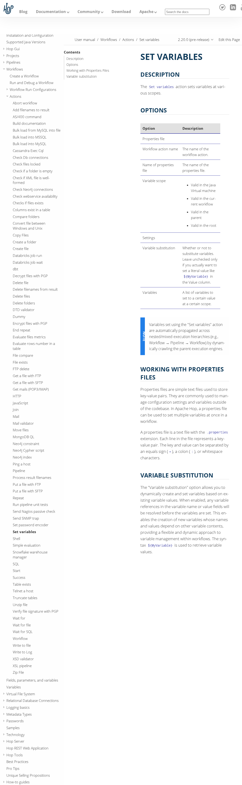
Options (72, 64)
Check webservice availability (35, 196)
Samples (13, 727)
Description (74, 59)
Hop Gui (13, 48)
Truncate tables (25, 597)
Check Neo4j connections (33, 189)
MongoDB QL (23, 436)
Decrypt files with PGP (30, 275)
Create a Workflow (24, 76)
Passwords (15, 720)
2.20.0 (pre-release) (193, 39)
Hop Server (15, 741)
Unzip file (20, 604)
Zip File (18, 672)
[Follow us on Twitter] (223, 9)
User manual (85, 39)
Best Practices (17, 761)
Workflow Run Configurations (33, 89)
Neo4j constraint (26, 443)
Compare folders (26, 216)
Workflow (20, 638)
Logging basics (18, 707)
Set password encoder (30, 524)
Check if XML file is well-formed (31, 180)
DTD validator (24, 309)
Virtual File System (20, 693)
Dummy (19, 316)
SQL (16, 563)
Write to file (22, 645)
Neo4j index (22, 457)
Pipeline (19, 470)
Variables (13, 687)
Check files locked (26, 164)
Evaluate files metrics (29, 336)
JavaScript (20, 403)
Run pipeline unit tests (30, 504)
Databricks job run (27, 255)
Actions (15, 96)
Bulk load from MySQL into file (36, 130)
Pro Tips (12, 768)
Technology (15, 734)
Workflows (14, 69)
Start (16, 570)
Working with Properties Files (87, 70)
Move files (21, 430)
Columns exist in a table (31, 209)
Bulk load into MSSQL (30, 137)
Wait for (19, 618)
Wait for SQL (23, 631)
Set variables (24, 531)
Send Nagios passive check (34, 511)
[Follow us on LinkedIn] (233, 9)
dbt (15, 269)
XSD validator (23, 658)
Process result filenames (32, 477)
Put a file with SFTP (28, 491)
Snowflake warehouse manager (30, 554)
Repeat (18, 497)
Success (19, 577)
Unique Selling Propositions (28, 775)
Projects (12, 55)
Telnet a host (23, 590)
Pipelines (13, 62)
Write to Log (22, 652)
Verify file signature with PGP (35, 611)
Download (121, 11)
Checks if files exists (28, 202)
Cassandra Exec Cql (28, 150)
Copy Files (21, 235)
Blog (23, 11)
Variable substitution (81, 76)
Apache (146, 11)
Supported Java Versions (25, 42)
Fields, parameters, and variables (32, 680)
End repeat (21, 330)
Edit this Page (229, 39)
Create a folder (24, 242)
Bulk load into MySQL (29, 143)
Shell (16, 538)
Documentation (51, 11)
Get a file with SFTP (28, 382)
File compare (23, 355)
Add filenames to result (31, 109)
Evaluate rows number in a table (34, 346)
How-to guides (18, 782)
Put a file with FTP (27, 484)
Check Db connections (30, 157)
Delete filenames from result (35, 289)
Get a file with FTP (27, 375)
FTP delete (21, 368)
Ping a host (21, 464)
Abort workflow (25, 103)
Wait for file (22, 625)
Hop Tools (14, 755)
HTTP (17, 396)
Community (89, 11)
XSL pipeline (22, 665)
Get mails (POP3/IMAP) (31, 389)
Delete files (21, 296)
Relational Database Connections (32, 700)
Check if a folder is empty (32, 171)
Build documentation (29, 123)
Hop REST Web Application (27, 748)
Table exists (22, 584)
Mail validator (23, 423)
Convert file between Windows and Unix (29, 226)
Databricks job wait (28, 262)
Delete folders (24, 303)
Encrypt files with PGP (30, 323)
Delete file (20, 282)
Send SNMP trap (26, 518)
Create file (21, 248)
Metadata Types (19, 714)
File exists (20, 362)
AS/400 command (27, 116)
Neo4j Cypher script (28, 450)
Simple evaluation (26, 545)
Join (16, 409)
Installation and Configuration (29, 35)
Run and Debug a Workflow (31, 82)
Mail (16, 416)
